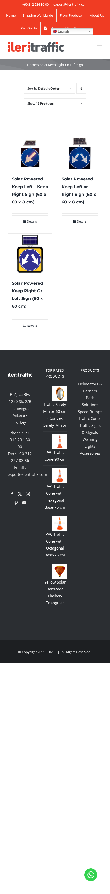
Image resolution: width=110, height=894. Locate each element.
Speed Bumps (90, 411)
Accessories (90, 453)
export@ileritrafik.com (70, 4)
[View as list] (59, 116)
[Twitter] (20, 494)
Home (32, 64)
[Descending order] (81, 88)
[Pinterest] (16, 503)
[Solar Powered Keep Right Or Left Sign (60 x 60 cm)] (30, 254)
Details (32, 221)
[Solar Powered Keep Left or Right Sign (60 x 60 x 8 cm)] (80, 153)
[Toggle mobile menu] (99, 45)
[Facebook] (12, 494)
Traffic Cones (90, 418)
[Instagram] (28, 494)
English (63, 31)
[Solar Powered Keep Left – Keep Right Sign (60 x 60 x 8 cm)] (30, 153)
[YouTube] (24, 503)
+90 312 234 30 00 (20, 439)
